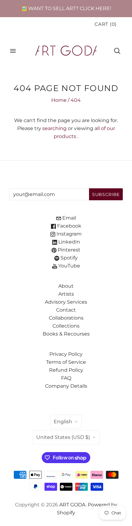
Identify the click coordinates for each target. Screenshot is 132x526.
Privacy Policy (66, 354)
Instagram (68, 234)
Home (59, 100)
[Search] (117, 50)
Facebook (68, 226)
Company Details (66, 386)
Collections (66, 326)
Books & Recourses (66, 334)
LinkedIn (68, 242)
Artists (66, 294)
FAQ (66, 378)
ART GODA (72, 505)
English (63, 421)
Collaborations (66, 318)
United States (63, 437)
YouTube (68, 266)
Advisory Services (66, 302)
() (106, 24)
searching (54, 128)
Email (68, 218)
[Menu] (13, 51)
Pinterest (68, 250)
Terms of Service (66, 362)
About (66, 286)
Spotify (68, 258)
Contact (66, 310)
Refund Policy (66, 370)
